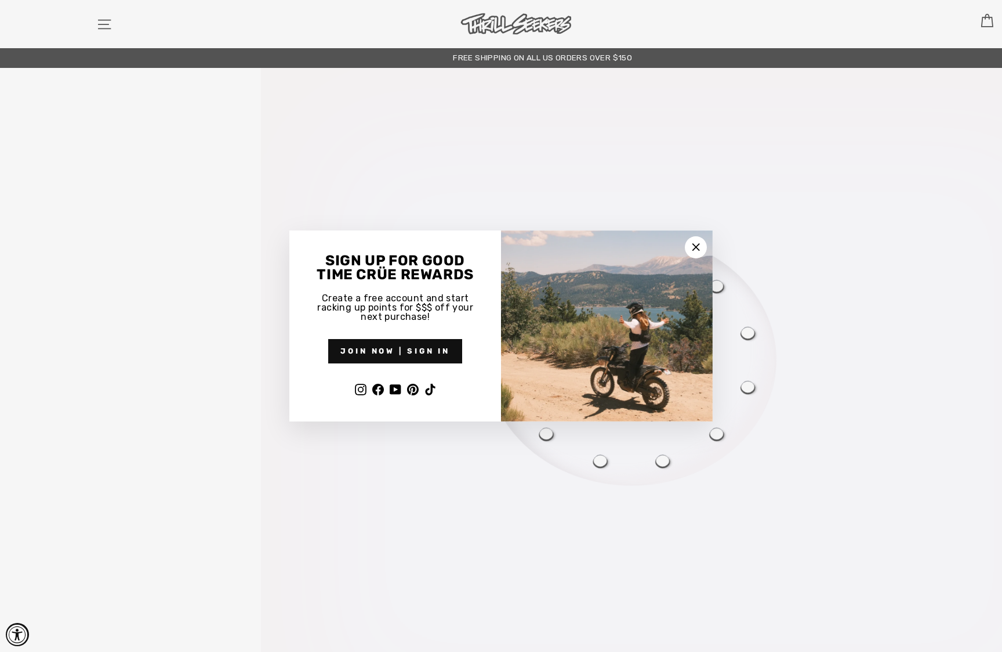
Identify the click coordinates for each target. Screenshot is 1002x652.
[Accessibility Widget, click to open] (17, 634)
